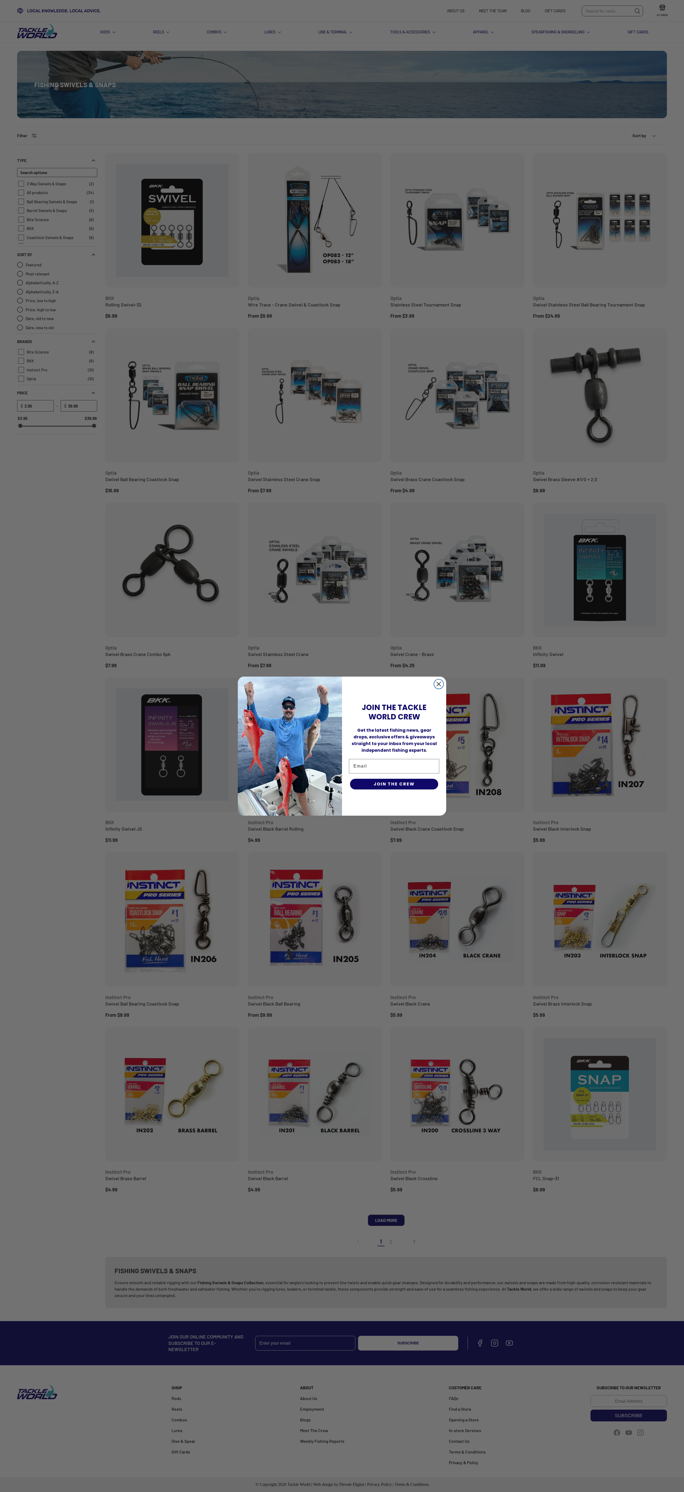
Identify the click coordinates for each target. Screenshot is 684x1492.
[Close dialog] (439, 684)
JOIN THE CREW (394, 784)
